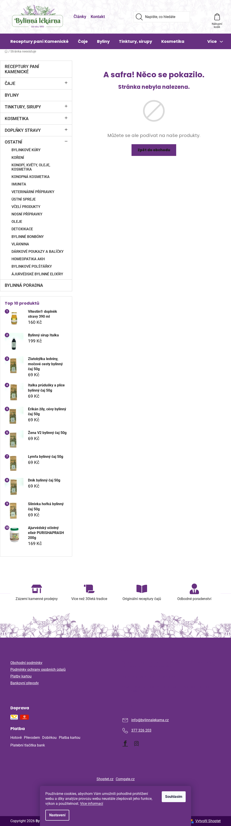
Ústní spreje (24, 199)
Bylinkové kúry (26, 150)
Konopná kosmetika (31, 177)
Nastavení (57, 815)
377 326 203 (141, 730)
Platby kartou (21, 676)
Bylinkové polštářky (32, 266)
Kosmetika (17, 118)
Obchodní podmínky (26, 663)
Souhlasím (173, 796)
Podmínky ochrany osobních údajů (38, 669)
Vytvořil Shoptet (208, 821)
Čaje (10, 83)
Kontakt (98, 16)
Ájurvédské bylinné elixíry (37, 274)
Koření (18, 157)
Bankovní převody (24, 683)
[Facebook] (125, 743)
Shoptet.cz (105, 779)
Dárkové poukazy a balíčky (38, 251)
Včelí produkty (26, 207)
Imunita (19, 184)
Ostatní (13, 142)
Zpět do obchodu (154, 150)
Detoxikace (22, 229)
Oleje (17, 221)
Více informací (91, 803)
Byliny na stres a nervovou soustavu (148, 677)
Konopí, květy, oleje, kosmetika (31, 167)
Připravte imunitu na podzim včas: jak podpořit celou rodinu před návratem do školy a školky (167, 664)
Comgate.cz (125, 779)
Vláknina (20, 244)
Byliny (12, 95)
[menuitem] (39, 41)
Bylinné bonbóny (28, 237)
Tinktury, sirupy (23, 107)
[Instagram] (136, 743)
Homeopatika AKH (28, 259)
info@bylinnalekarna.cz (150, 720)
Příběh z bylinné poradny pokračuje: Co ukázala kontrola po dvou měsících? (167, 689)
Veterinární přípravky (33, 192)
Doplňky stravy (23, 130)
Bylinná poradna (24, 285)
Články (80, 16)
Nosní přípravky (27, 214)
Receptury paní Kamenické (22, 69)
